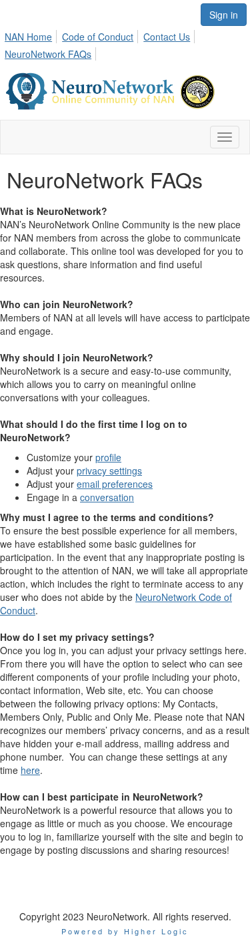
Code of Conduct (97, 36)
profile (108, 457)
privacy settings (109, 470)
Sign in (223, 14)
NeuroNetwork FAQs (48, 54)
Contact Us (166, 36)
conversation (107, 497)
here (30, 770)
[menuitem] (32, 34)
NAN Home (28, 36)
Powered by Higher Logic (125, 931)
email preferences (115, 483)
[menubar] (125, 43)
